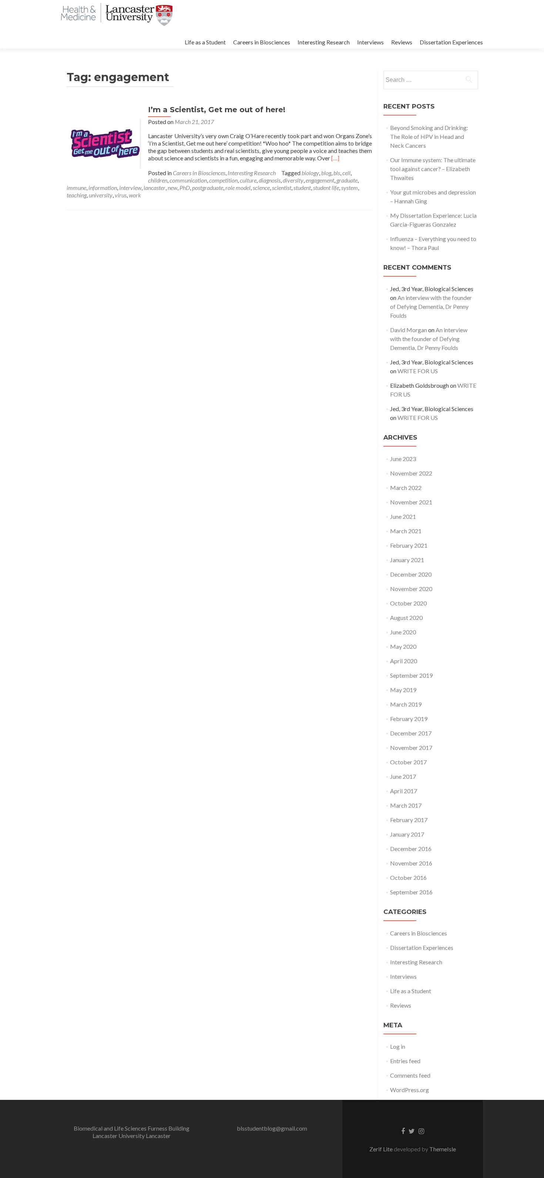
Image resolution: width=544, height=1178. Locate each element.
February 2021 (408, 545)
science (261, 187)
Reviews (401, 42)
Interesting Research (324, 42)
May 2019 (403, 689)
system (349, 187)
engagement (320, 180)
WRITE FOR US (417, 370)
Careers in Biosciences (261, 42)
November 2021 (411, 501)
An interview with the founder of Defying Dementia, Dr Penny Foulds (431, 306)
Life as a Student (205, 42)
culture (248, 180)
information (102, 187)
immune (76, 187)
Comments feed (410, 1075)
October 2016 (408, 877)
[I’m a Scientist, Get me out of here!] (104, 141)
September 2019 (411, 675)
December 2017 (410, 733)
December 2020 (410, 574)
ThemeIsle (442, 1148)
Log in (397, 1046)
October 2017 (408, 761)
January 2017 (407, 834)
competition (223, 180)
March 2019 (406, 704)
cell (346, 172)
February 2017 (408, 819)
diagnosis (270, 180)
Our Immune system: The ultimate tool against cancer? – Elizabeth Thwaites (433, 168)
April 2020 (403, 660)
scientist (281, 187)
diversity (293, 180)
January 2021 (407, 559)
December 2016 (410, 848)
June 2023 (403, 458)
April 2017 (403, 790)
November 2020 (411, 588)
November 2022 (411, 473)
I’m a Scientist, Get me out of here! (216, 109)
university (101, 194)
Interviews (370, 42)
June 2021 (403, 516)
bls (336, 172)
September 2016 (411, 891)
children (157, 180)
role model (238, 187)
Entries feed (405, 1060)
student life (326, 187)
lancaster (154, 187)
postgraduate (207, 187)
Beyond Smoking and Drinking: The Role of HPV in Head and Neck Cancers (429, 136)
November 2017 (411, 747)
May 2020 (403, 646)
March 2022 (406, 487)
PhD (184, 187)
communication (188, 180)
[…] (335, 157)
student (302, 187)
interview (130, 187)
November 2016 (411, 863)
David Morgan (408, 329)
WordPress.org (409, 1089)
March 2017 (406, 805)
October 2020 (408, 603)
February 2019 (408, 718)
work (135, 194)
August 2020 (406, 617)
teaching (77, 194)
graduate (346, 180)
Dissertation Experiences (451, 42)
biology (310, 172)
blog (326, 172)
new (172, 187)
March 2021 (406, 530)
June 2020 (403, 631)
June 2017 (403, 776)
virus (121, 194)
